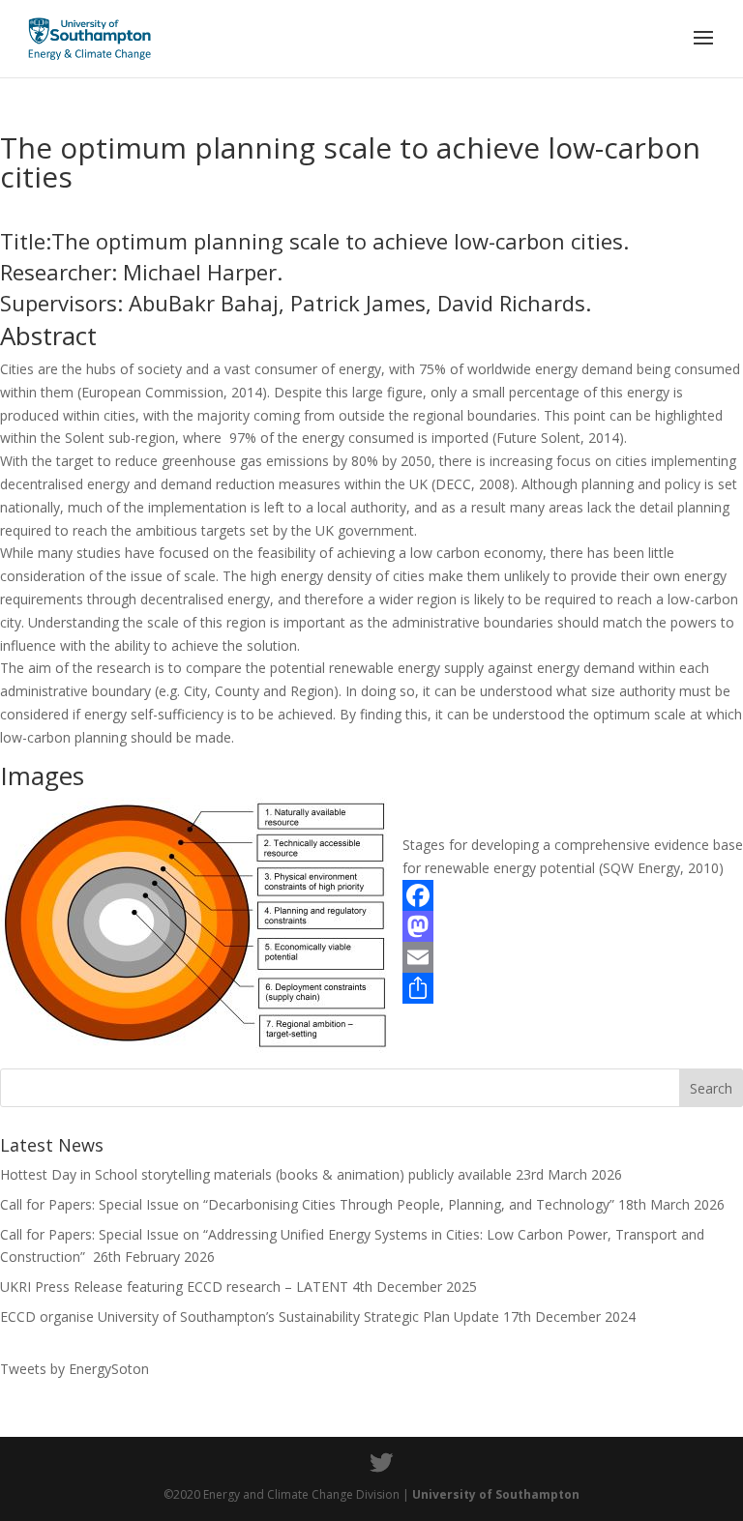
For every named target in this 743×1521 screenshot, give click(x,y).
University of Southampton (496, 1494)
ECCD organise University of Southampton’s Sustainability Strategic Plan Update (249, 1316)
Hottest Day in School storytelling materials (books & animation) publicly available (256, 1174)
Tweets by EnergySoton (74, 1369)
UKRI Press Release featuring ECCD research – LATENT (174, 1286)
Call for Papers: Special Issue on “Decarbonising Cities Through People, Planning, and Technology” (307, 1204)
